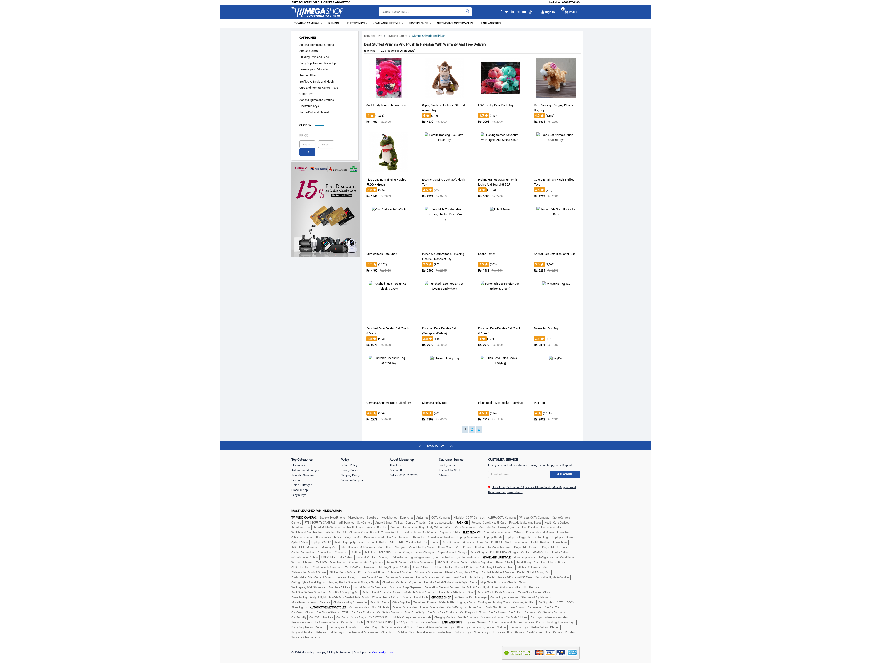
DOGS (570, 602)
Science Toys (482, 632)
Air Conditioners (566, 557)
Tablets (518, 532)
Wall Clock (460, 577)
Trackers (328, 617)
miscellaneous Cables (304, 557)
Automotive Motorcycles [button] (454, 23)
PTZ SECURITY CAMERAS (319, 522)
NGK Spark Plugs (407, 622)
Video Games (400, 557)
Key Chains (517, 607)
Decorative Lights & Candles (552, 577)
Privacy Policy (349, 470)
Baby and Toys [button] (491, 23)
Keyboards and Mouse (540, 532)
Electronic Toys (309, 106)
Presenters (563, 532)
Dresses (395, 527)
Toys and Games (397, 35)
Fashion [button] (334, 23)
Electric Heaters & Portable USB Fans (509, 577)
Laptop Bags (541, 537)
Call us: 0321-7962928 (404, 475)
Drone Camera (561, 517)
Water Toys (444, 632)
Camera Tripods (416, 522)
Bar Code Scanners (398, 537)
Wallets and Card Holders (307, 532)
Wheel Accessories (556, 617)
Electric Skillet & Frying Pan (533, 572)
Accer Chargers (425, 552)
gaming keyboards (468, 557)
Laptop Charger (403, 552)
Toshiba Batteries (416, 542)
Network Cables (366, 557)
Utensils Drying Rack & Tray (462, 572)
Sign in (549, 12)
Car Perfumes (497, 612)
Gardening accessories (504, 597)
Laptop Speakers (353, 542)
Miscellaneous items (303, 602)
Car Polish (515, 612)
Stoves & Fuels (504, 562)
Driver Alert (475, 607)
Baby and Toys (373, 35)
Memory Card (330, 547)
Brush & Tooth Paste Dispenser (496, 592)
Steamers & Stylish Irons (536, 597)
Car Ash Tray (553, 607)
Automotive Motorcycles (306, 470)
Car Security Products (551, 612)
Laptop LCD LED (321, 542)
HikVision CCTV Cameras (469, 517)
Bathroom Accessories (399, 577)
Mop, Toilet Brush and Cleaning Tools (503, 582)
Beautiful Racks (379, 602)
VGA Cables (346, 557)
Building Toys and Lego (314, 57)
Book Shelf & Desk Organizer (308, 592)
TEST (345, 612)
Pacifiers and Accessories (362, 632)
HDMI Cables (541, 552)
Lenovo (435, 542)
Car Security (298, 617)
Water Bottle (446, 602)
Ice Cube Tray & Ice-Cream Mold (495, 567)
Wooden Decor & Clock (386, 597)
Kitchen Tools (459, 562)
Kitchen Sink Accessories (532, 567)
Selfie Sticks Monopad (304, 547)
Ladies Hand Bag (413, 527)
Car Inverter (535, 607)
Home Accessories (427, 577)
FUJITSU (496, 542)
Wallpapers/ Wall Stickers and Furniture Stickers (320, 587)
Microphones (356, 517)
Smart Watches (300, 527)
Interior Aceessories (432, 607)
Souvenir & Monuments (305, 637)
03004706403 (571, 2)
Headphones (389, 517)
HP (401, 542)
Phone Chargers (396, 547)
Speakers (372, 517)
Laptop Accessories (469, 537)
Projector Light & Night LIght (308, 597)
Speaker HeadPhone (332, 517)
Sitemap (444, 475)
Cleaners (325, 602)
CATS (560, 602)
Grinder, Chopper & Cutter (394, 567)
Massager (481, 597)
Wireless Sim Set (336, 532)
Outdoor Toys (463, 632)
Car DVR (314, 617)
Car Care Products (363, 612)
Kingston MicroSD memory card (364, 537)
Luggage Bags (466, 602)
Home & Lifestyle (301, 485)
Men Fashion (530, 527)
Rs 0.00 (574, 12)
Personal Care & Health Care (488, 522)
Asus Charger (478, 552)
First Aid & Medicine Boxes (525, 522)
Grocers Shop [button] (419, 23)
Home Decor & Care (370, 577)
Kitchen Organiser (481, 562)
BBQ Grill (442, 562)
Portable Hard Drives (329, 537)
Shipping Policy (350, 475)
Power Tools (445, 547)
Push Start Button (496, 607)
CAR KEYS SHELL (379, 617)
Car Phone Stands (328, 612)
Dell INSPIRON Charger (504, 552)
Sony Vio (482, 542)
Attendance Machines (441, 537)
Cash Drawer (464, 547)
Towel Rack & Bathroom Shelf (456, 592)
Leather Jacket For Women (420, 532)
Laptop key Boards (563, 537)
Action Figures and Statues (316, 44)
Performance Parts (326, 622)
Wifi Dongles (346, 522)
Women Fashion (377, 527)
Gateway (468, 542)
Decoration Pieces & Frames (442, 587)
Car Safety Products (389, 612)
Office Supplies (401, 602)
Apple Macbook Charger (452, 552)
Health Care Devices (556, 522)
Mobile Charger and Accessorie (412, 617)
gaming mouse (420, 557)
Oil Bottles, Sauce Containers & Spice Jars (316, 567)
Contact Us (396, 470)
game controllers (443, 557)
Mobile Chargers (468, 617)
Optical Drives (299, 542)
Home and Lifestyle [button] (387, 23)
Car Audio (347, 622)
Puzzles (570, 632)
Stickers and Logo (492, 617)
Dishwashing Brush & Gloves (308, 572)
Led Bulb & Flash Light (475, 587)
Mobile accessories (516, 542)
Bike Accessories (301, 622)
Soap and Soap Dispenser (405, 587)
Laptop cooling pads (518, 537)
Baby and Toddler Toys (330, 632)
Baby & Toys (298, 495)
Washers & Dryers (302, 562)
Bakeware (369, 567)
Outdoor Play (406, 632)
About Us (395, 465)
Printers (479, 547)
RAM (337, 542)
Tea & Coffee (352, 567)
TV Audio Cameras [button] (307, 23)
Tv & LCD (321, 562)
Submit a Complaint (353, 480)
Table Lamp (477, 577)
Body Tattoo (434, 527)
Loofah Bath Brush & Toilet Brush (349, 597)
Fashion (296, 480)
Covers (446, 577)
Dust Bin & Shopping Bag (344, 592)
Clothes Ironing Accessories (350, 602)
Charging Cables (444, 617)
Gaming (384, 557)
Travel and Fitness (424, 602)
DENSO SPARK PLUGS (379, 622)
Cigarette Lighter (450, 532)
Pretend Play (307, 75)
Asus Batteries (451, 542)
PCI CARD (385, 552)
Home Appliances (525, 557)
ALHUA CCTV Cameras (502, 517)
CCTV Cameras (440, 517)
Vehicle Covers (430, 622)
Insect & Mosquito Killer (506, 587)
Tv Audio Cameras (302, 475)
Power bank (560, 542)
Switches (370, 552)
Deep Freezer (338, 562)
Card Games (534, 632)
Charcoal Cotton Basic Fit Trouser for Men (375, 532)
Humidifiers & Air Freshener (370, 587)
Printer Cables (560, 552)
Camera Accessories (441, 522)
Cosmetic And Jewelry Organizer (499, 527)
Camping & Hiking (524, 602)
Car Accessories (359, 607)
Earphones (406, 517)
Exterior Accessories (404, 607)
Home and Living (345, 577)
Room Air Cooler (396, 562)
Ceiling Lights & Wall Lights (308, 582)
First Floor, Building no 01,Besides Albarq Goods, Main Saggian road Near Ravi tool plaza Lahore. (532, 490)
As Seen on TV (463, 597)
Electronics (298, 465)
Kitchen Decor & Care (342, 572)
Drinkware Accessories (428, 572)
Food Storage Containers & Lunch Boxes (540, 562)
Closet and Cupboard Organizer (401, 582)
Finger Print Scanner (526, 547)
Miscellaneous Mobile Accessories (362, 547)
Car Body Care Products (442, 612)
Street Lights (299, 607)
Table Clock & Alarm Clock (534, 592)
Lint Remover (532, 587)
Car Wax (530, 612)
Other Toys (306, 93)
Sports (407, 597)
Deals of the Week (450, 470)
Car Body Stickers (516, 617)
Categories (307, 37)
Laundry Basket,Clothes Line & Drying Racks (450, 582)
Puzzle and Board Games (508, 632)
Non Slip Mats (380, 607)
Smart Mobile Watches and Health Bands (338, 527)
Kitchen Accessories (422, 562)
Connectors (325, 552)
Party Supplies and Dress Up (317, 63)
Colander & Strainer (399, 572)
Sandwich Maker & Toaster (498, 572)
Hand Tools (421, 597)
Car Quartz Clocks (302, 612)
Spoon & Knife (463, 567)
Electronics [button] (356, 23)
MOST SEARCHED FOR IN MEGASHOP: (316, 510)
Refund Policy (349, 465)
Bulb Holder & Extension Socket (381, 592)
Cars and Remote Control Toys (318, 87)
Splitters (356, 552)
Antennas (422, 517)
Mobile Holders (540, 542)
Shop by (305, 125)
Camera (296, 522)
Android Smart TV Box (389, 522)
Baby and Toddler (302, 632)
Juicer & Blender (422, 567)
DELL (393, 542)
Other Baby (388, 632)
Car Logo (536, 617)
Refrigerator (546, 557)
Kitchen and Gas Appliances (366, 562)
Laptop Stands (493, 537)
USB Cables (328, 557)
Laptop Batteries (377, 542)
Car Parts (342, 617)
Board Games (553, 632)
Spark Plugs (358, 617)
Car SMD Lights (456, 607)
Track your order (449, 465)
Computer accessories (497, 532)
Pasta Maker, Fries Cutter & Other (311, 577)
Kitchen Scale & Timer (371, 572)
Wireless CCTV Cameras (534, 517)
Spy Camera (364, 522)
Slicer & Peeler (443, 567)
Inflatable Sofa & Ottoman (420, 592)
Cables (525, 552)
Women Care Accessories (460, 527)
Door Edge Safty (415, 612)
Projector (418, 537)
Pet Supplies (546, 602)
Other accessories (302, 537)
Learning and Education (314, 69)
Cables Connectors (303, 552)
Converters (341, 552)
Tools (360, 622)
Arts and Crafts (309, 51)
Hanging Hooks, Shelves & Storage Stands (353, 582)
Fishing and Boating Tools (494, 602)
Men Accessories (551, 527)
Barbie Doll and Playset (314, 112)
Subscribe (564, 474)
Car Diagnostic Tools (473, 612)
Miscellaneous (426, 632)
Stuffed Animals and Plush (316, 81)
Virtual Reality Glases (422, 547)
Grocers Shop (299, 490)
